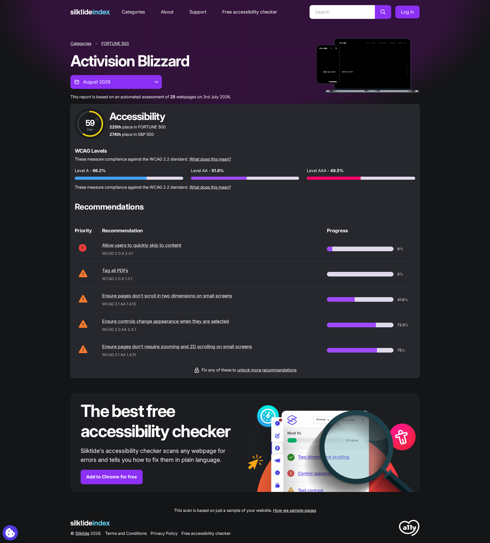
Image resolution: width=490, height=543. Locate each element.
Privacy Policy (164, 533)
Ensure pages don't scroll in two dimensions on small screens (167, 295)
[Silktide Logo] (90, 523)
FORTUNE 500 (115, 43)
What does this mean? (210, 159)
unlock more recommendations (267, 369)
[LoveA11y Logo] (409, 529)
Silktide (82, 533)
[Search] (383, 12)
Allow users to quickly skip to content (141, 245)
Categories (133, 12)
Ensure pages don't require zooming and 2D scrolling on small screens (177, 346)
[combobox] (116, 82)
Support (197, 12)
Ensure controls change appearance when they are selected (165, 321)
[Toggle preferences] (10, 532)
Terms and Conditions (126, 533)
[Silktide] (90, 12)
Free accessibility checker (249, 12)
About (167, 12)
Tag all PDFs (115, 270)
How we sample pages (294, 510)
